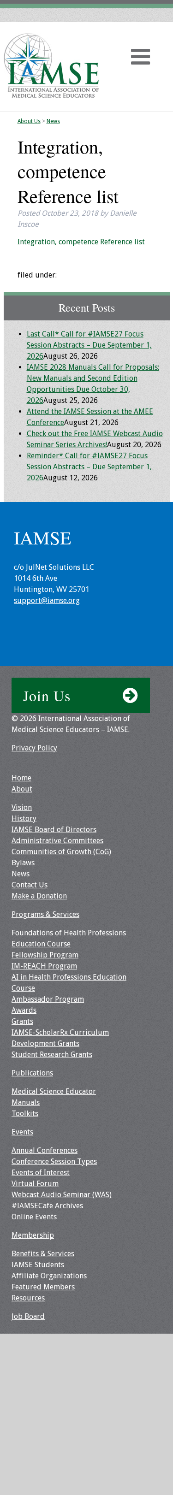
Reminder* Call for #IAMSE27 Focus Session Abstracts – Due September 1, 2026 (89, 466)
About (22, 789)
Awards (24, 1010)
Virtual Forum (35, 1183)
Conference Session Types (54, 1161)
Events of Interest (41, 1172)
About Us (29, 121)
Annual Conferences (45, 1150)
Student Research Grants (52, 1054)
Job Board (28, 1316)
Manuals (26, 1102)
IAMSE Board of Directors (54, 829)
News (53, 121)
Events (22, 1132)
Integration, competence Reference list (81, 241)
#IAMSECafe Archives (47, 1205)
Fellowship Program (45, 955)
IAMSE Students (38, 1264)
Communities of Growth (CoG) (61, 851)
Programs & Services (45, 914)
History (24, 818)
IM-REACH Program (44, 966)
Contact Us (30, 884)
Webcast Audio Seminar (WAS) (62, 1194)
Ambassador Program (48, 999)
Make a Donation (39, 896)
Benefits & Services (43, 1253)
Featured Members (43, 1286)
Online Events (34, 1216)
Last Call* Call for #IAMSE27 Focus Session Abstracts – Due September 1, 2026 (89, 345)
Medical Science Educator (54, 1091)
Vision (22, 807)
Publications (32, 1073)
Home (21, 778)
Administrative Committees (57, 840)
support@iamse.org (47, 600)
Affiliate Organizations (49, 1275)
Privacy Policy (34, 748)
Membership (33, 1235)
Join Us (47, 695)
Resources (28, 1298)
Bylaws (23, 862)
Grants (22, 1021)
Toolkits (25, 1113)
